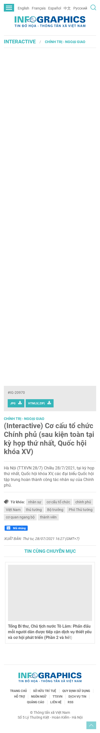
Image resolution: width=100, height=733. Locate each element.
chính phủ (83, 502)
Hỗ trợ (19, 696)
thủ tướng (34, 510)
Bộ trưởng (55, 510)
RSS (70, 702)
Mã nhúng (19, 528)
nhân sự (34, 502)
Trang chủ (18, 691)
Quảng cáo (35, 702)
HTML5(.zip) (36, 403)
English (23, 8)
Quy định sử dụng (76, 691)
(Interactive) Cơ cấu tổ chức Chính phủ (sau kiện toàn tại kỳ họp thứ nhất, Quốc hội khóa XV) (49, 438)
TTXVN (57, 696)
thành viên (48, 517)
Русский (80, 8)
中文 (67, 8)
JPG (13, 403)
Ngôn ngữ (38, 696)
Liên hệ (56, 702)
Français (39, 8)
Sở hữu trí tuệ (44, 691)
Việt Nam (13, 510)
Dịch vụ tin (77, 696)
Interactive (20, 41)
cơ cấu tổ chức (58, 502)
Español (54, 8)
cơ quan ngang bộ (20, 517)
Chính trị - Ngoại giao (65, 42)
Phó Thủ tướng (81, 510)
